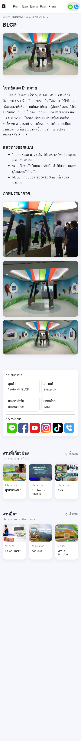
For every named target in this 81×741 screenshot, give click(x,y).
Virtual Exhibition (63, 552)
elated (53, 7)
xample (35, 7)
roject (17, 7)
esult (44, 7)
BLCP (60, 490)
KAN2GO (36, 550)
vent (26, 7)
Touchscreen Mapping (39, 492)
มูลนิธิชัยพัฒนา (13, 490)
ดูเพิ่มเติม (71, 453)
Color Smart (13, 550)
